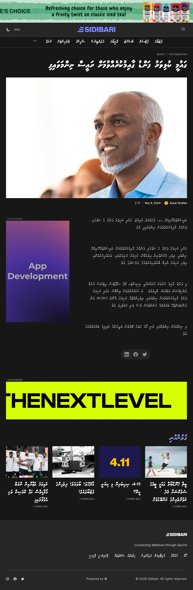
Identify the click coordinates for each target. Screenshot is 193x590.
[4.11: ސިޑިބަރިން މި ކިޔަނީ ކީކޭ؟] (120, 462)
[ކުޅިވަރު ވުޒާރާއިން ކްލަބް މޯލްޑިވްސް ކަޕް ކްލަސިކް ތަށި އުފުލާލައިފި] (27, 462)
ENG (17, 29)
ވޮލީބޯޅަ (114, 42)
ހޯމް (185, 556)
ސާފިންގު (80, 42)
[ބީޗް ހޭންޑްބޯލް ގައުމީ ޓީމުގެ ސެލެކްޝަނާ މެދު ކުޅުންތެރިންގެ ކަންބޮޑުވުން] (166, 462)
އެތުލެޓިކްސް (97, 42)
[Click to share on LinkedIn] (126, 354)
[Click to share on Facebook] (135, 354)
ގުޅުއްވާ (174, 556)
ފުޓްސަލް (144, 42)
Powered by (94, 579)
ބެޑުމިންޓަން (64, 42)
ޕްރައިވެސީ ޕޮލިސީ (98, 556)
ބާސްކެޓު (128, 42)
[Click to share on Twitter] (144, 354)
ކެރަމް (49, 42)
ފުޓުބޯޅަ (158, 42)
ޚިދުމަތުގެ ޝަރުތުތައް (124, 556)
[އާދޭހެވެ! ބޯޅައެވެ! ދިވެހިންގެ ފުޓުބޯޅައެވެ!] (73, 462)
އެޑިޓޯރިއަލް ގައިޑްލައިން (153, 556)
